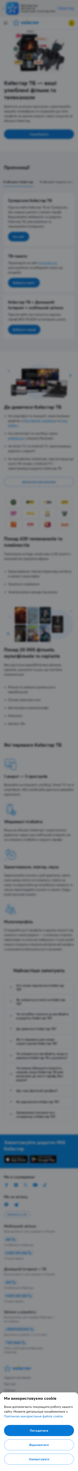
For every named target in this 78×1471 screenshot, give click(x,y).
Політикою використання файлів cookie (33, 1416)
